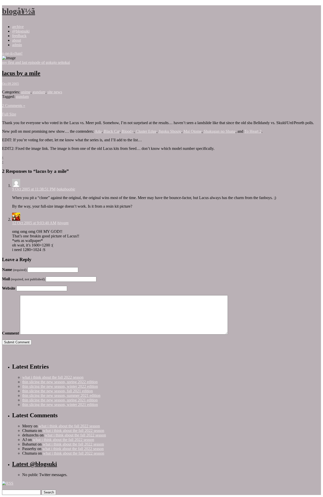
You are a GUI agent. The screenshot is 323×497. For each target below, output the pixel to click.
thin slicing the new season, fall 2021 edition (57, 391)
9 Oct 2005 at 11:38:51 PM (34, 189)
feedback (19, 36)
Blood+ (128, 131)
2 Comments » (13, 105)
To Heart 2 (252, 131)
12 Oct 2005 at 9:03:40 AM (34, 223)
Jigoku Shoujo (169, 131)
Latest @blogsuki (34, 464)
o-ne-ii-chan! (12, 53)
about (16, 40)
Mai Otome (192, 131)
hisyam (63, 223)
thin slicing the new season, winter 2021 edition (60, 404)
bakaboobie (66, 189)
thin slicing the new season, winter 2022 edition (60, 386)
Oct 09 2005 (10, 84)
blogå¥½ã (18, 11)
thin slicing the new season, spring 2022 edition (60, 382)
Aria (98, 131)
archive (18, 26)
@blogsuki (21, 31)
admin (17, 45)
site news (54, 92)
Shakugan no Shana (219, 131)
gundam (39, 92)
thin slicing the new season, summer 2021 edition (61, 395)
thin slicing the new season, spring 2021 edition (60, 400)
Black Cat (112, 131)
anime (26, 92)
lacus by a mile (21, 73)
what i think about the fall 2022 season (53, 377)
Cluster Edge (146, 131)
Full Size (9, 114)
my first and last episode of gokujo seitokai (36, 62)
